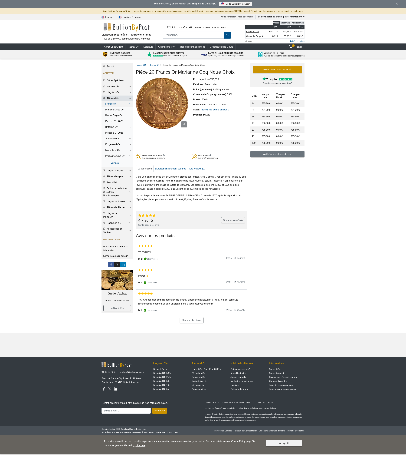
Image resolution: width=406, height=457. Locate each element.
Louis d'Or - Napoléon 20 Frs (206, 369)
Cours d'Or (274, 369)
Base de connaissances (192, 46)
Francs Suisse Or (114, 109)
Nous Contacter (238, 373)
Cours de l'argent (254, 36)
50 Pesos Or (198, 385)
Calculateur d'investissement (283, 377)
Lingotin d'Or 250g (162, 377)
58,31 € (275, 36)
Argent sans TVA (166, 46)
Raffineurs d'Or (114, 223)
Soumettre (159, 410)
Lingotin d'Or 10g (161, 385)
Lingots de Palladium (110, 215)
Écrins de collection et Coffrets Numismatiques (115, 192)
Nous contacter (228, 16)
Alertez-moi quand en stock (215, 109)
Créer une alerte (298, 41)
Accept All (284, 443)
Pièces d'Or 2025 (114, 121)
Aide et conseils (245, 16)
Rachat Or (133, 46)
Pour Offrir (111, 182)
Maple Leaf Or (112, 150)
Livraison (234, 385)
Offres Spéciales (115, 80)
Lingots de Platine (115, 201)
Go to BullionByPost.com (238, 4)
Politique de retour (239, 389)
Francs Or (154, 65)
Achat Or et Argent (113, 46)
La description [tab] (145, 168)
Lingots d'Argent (114, 170)
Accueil (110, 66)
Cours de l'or (252, 31)
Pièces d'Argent (114, 176)
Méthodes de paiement (241, 381)
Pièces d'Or (141, 65)
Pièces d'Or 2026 (114, 132)
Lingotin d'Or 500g (162, 373)
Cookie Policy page (241, 441)
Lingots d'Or (112, 92)
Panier (297, 46)
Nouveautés (112, 86)
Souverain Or (112, 138)
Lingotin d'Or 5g (161, 389)
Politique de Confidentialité (245, 431)
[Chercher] (227, 35)
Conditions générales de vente (272, 431)
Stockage (148, 46)
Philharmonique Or (114, 156)
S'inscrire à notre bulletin (115, 256)
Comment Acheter (278, 381)
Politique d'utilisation (295, 431)
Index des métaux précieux (282, 389)
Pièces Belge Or (113, 115)
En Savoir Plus (117, 308)
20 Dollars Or (198, 373)
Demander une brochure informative (115, 248)
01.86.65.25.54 (109, 372)
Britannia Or (111, 127)
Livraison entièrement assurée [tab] (170, 168)
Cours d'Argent (276, 373)
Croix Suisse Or (199, 381)
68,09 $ (300, 36)
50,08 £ (287, 36)
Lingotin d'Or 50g (161, 381)
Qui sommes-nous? (240, 369)
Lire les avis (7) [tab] (197, 168)
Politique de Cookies (223, 431)
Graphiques (221, 46)
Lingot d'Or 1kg (160, 369)
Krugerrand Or (112, 144)
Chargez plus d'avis (233, 220)
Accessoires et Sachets (112, 230)
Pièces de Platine (115, 207)
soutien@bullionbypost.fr (132, 372)
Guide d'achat (117, 293)
